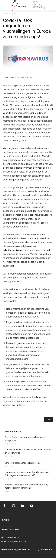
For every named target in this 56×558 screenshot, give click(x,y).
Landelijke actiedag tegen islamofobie (22, 463)
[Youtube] (31, 506)
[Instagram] (13, 506)
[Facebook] (4, 506)
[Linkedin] (22, 506)
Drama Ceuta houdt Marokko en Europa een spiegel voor (25, 439)
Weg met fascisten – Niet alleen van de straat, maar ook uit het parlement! (26, 486)
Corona (14, 13)
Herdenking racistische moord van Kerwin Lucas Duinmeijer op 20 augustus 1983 (27, 474)
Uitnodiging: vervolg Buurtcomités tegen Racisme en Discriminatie (28, 451)
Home (5, 13)
